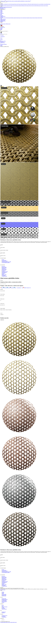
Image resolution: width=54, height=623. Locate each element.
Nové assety (2, 8)
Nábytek (30, 5)
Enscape (19, 17)
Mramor (25, 4)
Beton (15, 4)
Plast (34, 4)
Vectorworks (8, 17)
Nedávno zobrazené (3, 19)
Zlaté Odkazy (4, 275)
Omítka (32, 4)
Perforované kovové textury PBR (6, 261)
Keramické (13, 4)
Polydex (41, 17)
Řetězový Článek (4, 267)
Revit (3, 17)
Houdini (1, 16)
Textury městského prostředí (6, 262)
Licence (15, 622)
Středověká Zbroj (4, 272)
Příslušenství (23, 5)
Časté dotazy (3, 616)
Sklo (23, 4)
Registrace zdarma (2, 589)
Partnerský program (4, 606)
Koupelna (5, 5)
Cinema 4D (1, 13)
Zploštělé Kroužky (4, 276)
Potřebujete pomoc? (3, 20)
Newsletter (3, 608)
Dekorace (12, 5)
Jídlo (26, 5)
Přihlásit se (1, 21)
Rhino (1, 17)
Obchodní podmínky (3, 622)
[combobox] (27, 31)
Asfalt (9, 4)
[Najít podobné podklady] (1, 85)
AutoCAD (5, 17)
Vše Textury (2, 4)
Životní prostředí (5, 7)
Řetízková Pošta (4, 274)
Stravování (14, 5)
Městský (47, 4)
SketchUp (2, 16)
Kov (27, 4)
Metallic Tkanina (4, 269)
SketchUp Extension (5, 599)
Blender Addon (4, 598)
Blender (1, 10)
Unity (21, 17)
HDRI (1, 29)
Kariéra (3, 607)
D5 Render (11, 17)
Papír (30, 4)
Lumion (14, 17)
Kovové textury (4, 260)
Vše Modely (2, 5)
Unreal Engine (24, 17)
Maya (1, 15)
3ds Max (1, 12)
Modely (1, 28)
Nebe (11, 7)
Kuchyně (32, 5)
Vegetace (47, 5)
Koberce (42, 5)
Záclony (9, 5)
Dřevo (49, 4)
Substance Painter (37, 17)
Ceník (1, 18)
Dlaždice (42, 4)
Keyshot (17, 17)
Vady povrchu (39, 4)
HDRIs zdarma (4, 595)
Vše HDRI (1, 7)
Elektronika (20, 5)
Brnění (3, 583)
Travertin (45, 4)
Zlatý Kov (3, 266)
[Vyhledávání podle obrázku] (1, 32)
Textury (1, 45)
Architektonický (6, 4)
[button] (27, 2)
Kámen (36, 4)
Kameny (40, 5)
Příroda (29, 4)
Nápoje (17, 5)
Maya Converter (4, 601)
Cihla (11, 4)
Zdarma (21, 4)
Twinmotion (28, 17)
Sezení (45, 5)
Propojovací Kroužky (5, 271)
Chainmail (3, 270)
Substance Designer (32, 17)
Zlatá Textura (4, 268)
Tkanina (19, 4)
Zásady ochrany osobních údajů (10, 622)
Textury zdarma (4, 594)
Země (17, 4)
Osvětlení (35, 5)
